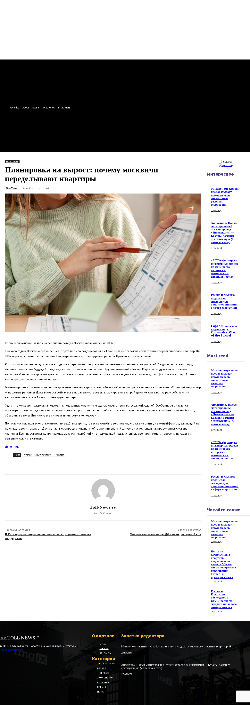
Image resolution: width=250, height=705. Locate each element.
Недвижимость (43, 454)
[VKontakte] (123, 121)
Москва (27, 454)
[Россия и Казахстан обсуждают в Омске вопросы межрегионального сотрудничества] (244, 594)
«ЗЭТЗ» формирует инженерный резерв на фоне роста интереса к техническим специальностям (224, 269)
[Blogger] (116, 121)
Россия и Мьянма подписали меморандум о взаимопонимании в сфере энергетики (224, 301)
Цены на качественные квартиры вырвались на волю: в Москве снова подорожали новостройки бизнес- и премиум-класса (223, 564)
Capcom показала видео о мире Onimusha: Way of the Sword (224, 331)
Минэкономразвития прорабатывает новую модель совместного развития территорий (225, 197)
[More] (104, 464)
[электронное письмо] (62, 464)
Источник (12, 446)
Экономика (12, 161)
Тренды (59, 454)
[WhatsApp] (131, 121)
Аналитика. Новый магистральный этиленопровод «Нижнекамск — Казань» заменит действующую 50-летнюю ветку (224, 232)
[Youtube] (138, 121)
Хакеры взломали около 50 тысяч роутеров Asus (165, 534)
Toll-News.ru (13, 188)
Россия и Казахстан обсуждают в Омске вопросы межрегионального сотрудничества (224, 599)
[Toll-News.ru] (103, 490)
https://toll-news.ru (103, 513)
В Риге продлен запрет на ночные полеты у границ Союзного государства (48, 536)
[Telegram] (76, 464)
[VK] (90, 464)
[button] (137, 130)
